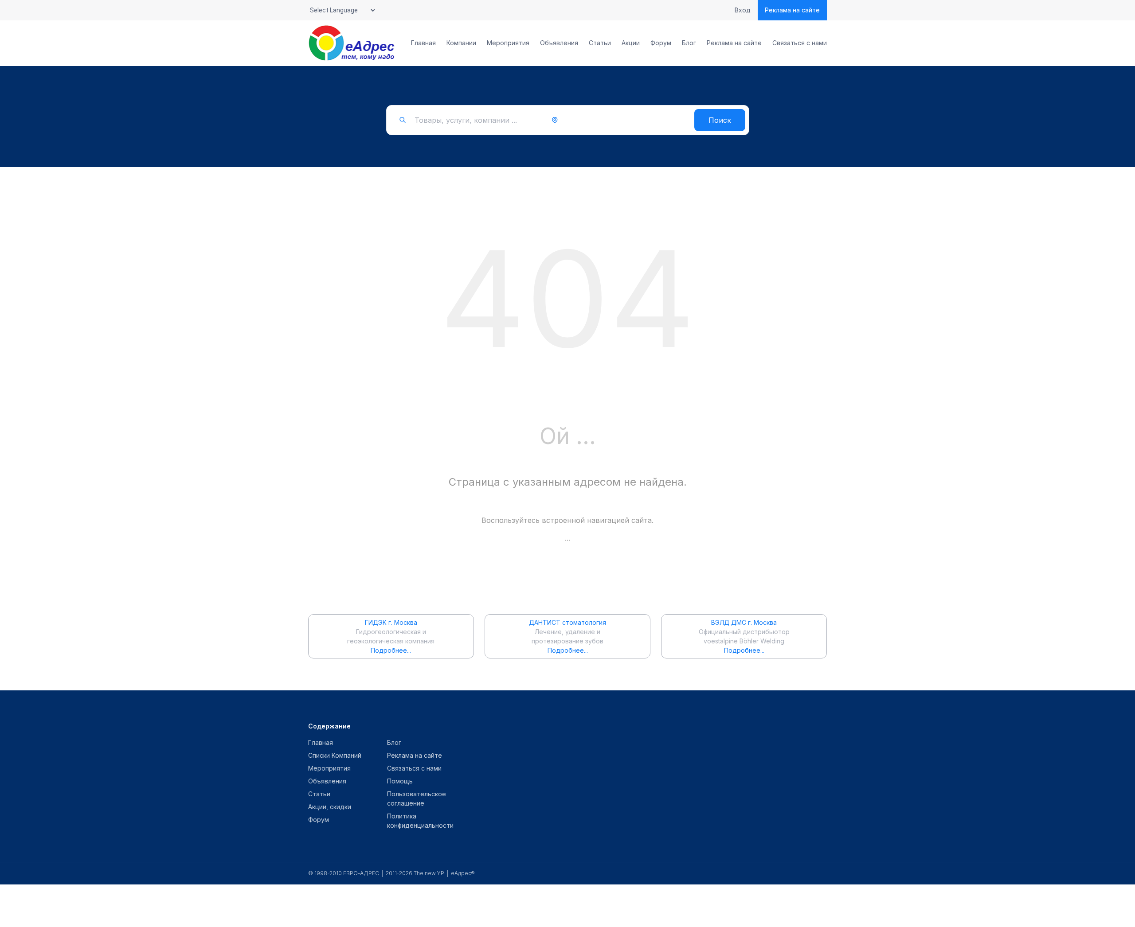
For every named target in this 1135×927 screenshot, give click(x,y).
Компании (461, 43)
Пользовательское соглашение (416, 798)
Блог (689, 43)
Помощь (400, 781)
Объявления (559, 43)
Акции (631, 43)
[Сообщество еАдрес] (352, 43)
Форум (660, 43)
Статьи (600, 43)
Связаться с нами (799, 43)
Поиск (719, 120)
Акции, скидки (329, 806)
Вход (743, 10)
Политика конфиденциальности (420, 820)
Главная (423, 43)
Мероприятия (508, 43)
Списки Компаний (334, 755)
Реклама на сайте (792, 10)
